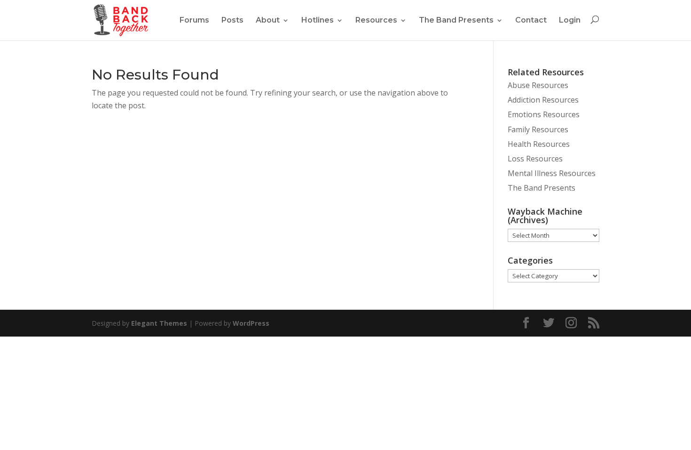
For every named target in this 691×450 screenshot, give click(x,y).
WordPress (251, 323)
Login (570, 20)
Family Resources (538, 129)
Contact (531, 20)
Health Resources (539, 144)
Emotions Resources (544, 114)
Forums (194, 20)
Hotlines (317, 20)
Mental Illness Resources (552, 173)
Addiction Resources (543, 100)
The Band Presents (456, 20)
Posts (232, 20)
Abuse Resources (538, 85)
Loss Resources (535, 158)
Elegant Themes (159, 323)
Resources (376, 20)
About (268, 20)
